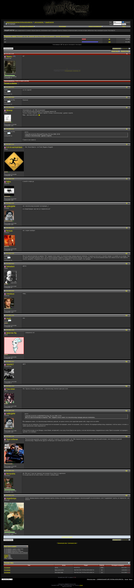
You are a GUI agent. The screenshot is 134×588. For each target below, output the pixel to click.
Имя (110, 22)
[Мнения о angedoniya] (10, 531)
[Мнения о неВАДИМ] (13, 221)
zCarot (81, 585)
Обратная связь (91, 579)
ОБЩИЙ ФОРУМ (49, 22)
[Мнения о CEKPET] (6, 379)
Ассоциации (7, 567)
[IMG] (5, 557)
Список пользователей (95, 26)
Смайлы (6, 556)
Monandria (10, 474)
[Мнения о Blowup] (12, 122)
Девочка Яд (11, 333)
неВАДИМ (10, 206)
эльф (8, 318)
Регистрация (62, 26)
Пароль (111, 24)
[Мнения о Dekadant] (8, 284)
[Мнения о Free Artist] (8, 404)
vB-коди (6, 555)
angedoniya (11, 498)
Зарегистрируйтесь (9, 81)
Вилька (9, 231)
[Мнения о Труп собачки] (13, 464)
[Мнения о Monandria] (12, 488)
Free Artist (10, 389)
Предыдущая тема (62, 543)
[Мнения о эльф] (8, 323)
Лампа (9, 56)
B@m (8, 182)
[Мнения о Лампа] (6, 74)
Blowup (9, 110)
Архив (126, 579)
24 (109, 39)
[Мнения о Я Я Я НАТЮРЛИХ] (8, 172)
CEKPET (10, 364)
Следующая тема (72, 543)
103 (109, 42)
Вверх (130, 579)
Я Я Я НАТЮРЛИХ (14, 147)
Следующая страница (67, 537)
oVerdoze (10, 294)
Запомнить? (127, 22)
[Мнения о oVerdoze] (10, 308)
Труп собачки (12, 439)
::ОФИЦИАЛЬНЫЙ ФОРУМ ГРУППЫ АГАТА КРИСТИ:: (19, 22)
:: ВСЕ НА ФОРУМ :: (39, 22)
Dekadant (10, 266)
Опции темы (115, 51)
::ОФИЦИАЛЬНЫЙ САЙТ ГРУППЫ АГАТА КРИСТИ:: (110, 579)
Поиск (124, 26)
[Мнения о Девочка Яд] (8, 355)
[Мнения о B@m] (10, 196)
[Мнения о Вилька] (9, 246)
